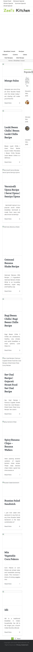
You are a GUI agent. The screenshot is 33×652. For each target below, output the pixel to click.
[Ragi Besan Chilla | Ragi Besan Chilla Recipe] (12, 304)
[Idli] (12, 598)
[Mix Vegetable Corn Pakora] (12, 540)
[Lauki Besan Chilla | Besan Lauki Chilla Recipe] (12, 116)
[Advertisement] (16, 32)
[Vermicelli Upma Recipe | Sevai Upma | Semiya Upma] (12, 175)
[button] (28, 57)
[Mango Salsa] (12, 69)
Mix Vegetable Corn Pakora (11, 556)
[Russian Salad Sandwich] (12, 489)
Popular (27, 72)
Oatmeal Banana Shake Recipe (11, 263)
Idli (6, 609)
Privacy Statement (22, 645)
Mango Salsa (11, 80)
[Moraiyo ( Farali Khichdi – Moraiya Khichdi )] (27, 127)
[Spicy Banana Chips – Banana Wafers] (12, 428)
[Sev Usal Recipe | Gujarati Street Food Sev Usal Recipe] (12, 363)
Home (10, 60)
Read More (7, 103)
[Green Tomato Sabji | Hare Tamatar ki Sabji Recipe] (27, 77)
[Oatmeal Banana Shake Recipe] (12, 240)
